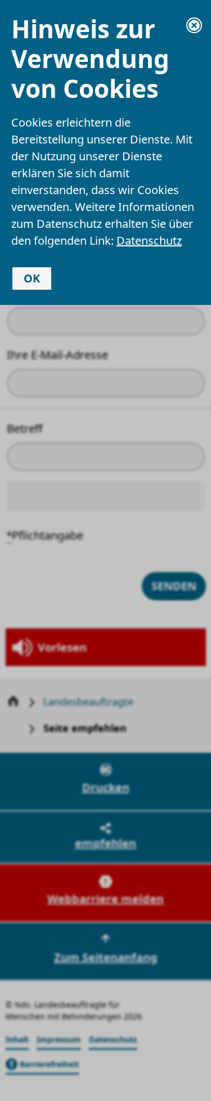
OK (32, 278)
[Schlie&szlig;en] (194, 25)
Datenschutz (149, 240)
